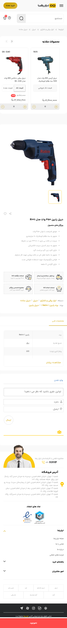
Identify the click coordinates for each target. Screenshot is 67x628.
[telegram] (21, 608)
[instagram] (33, 608)
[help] (9, 18)
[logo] (47, 5)
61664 (51, 462)
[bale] (39, 608)
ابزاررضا (61, 29)
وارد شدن (58, 380)
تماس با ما (60, 544)
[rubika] (45, 608)
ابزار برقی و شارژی (47, 29)
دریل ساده (23, 29)
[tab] (58, 321)
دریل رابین (34, 305)
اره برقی (13, 595)
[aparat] (27, 608)
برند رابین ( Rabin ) (49, 305)
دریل (34, 29)
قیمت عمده (8, 88)
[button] (6, 41)
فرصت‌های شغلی (57, 555)
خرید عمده (10, 5)
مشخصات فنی (58, 321)
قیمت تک (19, 88)
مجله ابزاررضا (58, 538)
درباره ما (60, 549)
